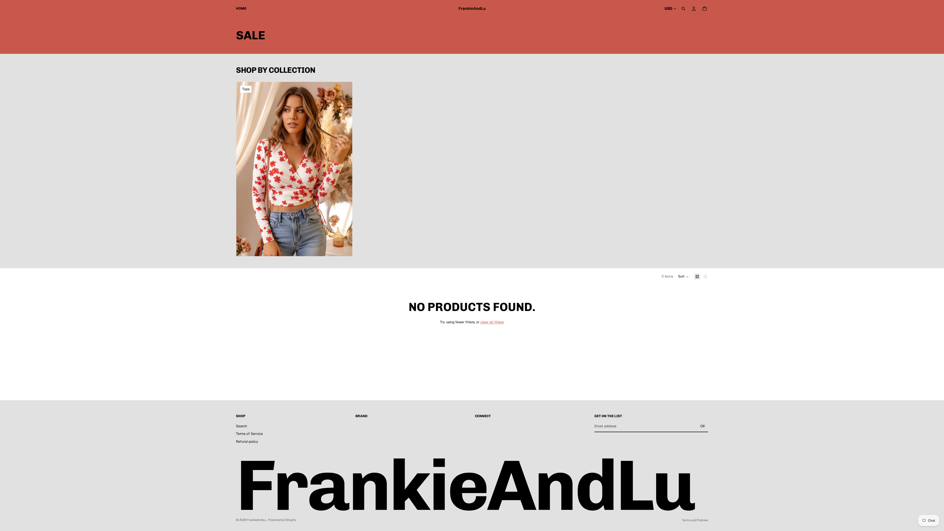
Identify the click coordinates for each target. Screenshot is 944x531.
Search (241, 426)
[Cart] (704, 8)
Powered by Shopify (282, 520)
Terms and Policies (695, 520)
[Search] (683, 8)
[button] (683, 276)
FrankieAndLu (257, 520)
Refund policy (247, 441)
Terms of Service (249, 434)
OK (702, 426)
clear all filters (491, 322)
